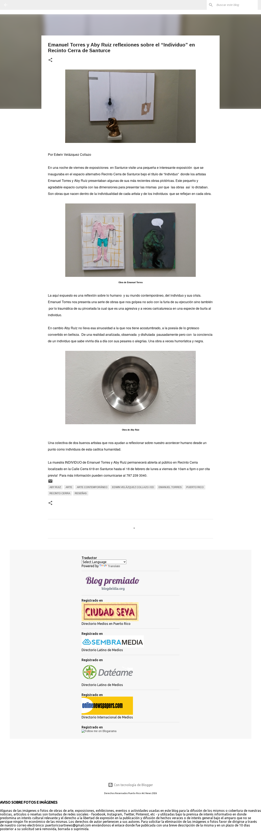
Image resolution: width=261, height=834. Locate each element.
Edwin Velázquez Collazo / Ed (133, 487)
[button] (50, 60)
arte (69, 487)
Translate (114, 566)
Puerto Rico (195, 487)
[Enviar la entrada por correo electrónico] (50, 482)
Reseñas (81, 493)
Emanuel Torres (170, 487)
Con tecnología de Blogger (133, 785)
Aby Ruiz (55, 487)
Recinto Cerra (60, 493)
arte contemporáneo (92, 487)
